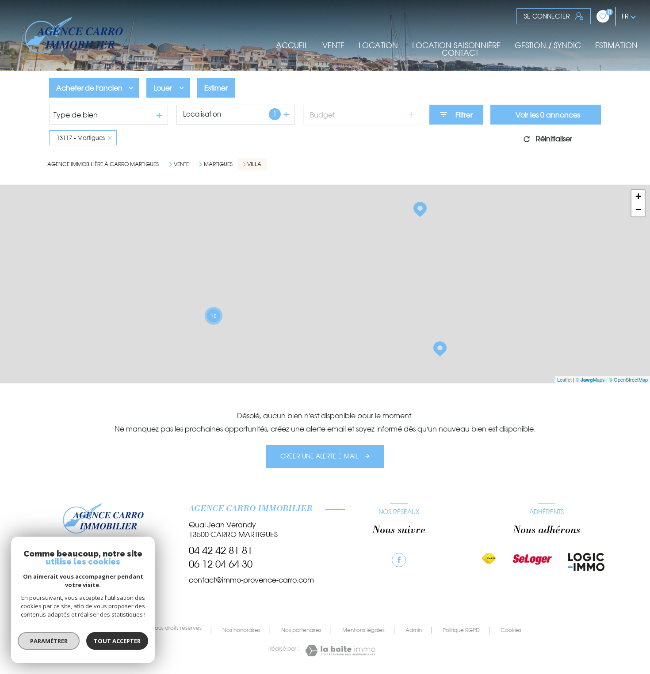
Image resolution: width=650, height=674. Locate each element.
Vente (181, 164)
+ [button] (638, 196)
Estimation (616, 45)
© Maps (590, 379)
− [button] (638, 209)
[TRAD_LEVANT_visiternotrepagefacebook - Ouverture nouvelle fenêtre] (399, 560)
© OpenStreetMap (628, 379)
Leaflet (564, 379)
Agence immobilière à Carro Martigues (103, 164)
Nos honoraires (241, 630)
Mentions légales (363, 630)
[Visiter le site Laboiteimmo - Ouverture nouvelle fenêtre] (340, 650)
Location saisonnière (456, 45)
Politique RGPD (461, 630)
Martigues (218, 164)
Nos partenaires (301, 630)
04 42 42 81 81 (220, 550)
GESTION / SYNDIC (548, 45)
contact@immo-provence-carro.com (251, 580)
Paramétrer (49, 641)
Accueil (292, 45)
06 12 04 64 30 (220, 564)
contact (460, 53)
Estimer (216, 87)
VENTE (333, 45)
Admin (413, 630)
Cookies (511, 630)
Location (378, 45)
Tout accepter (117, 641)
